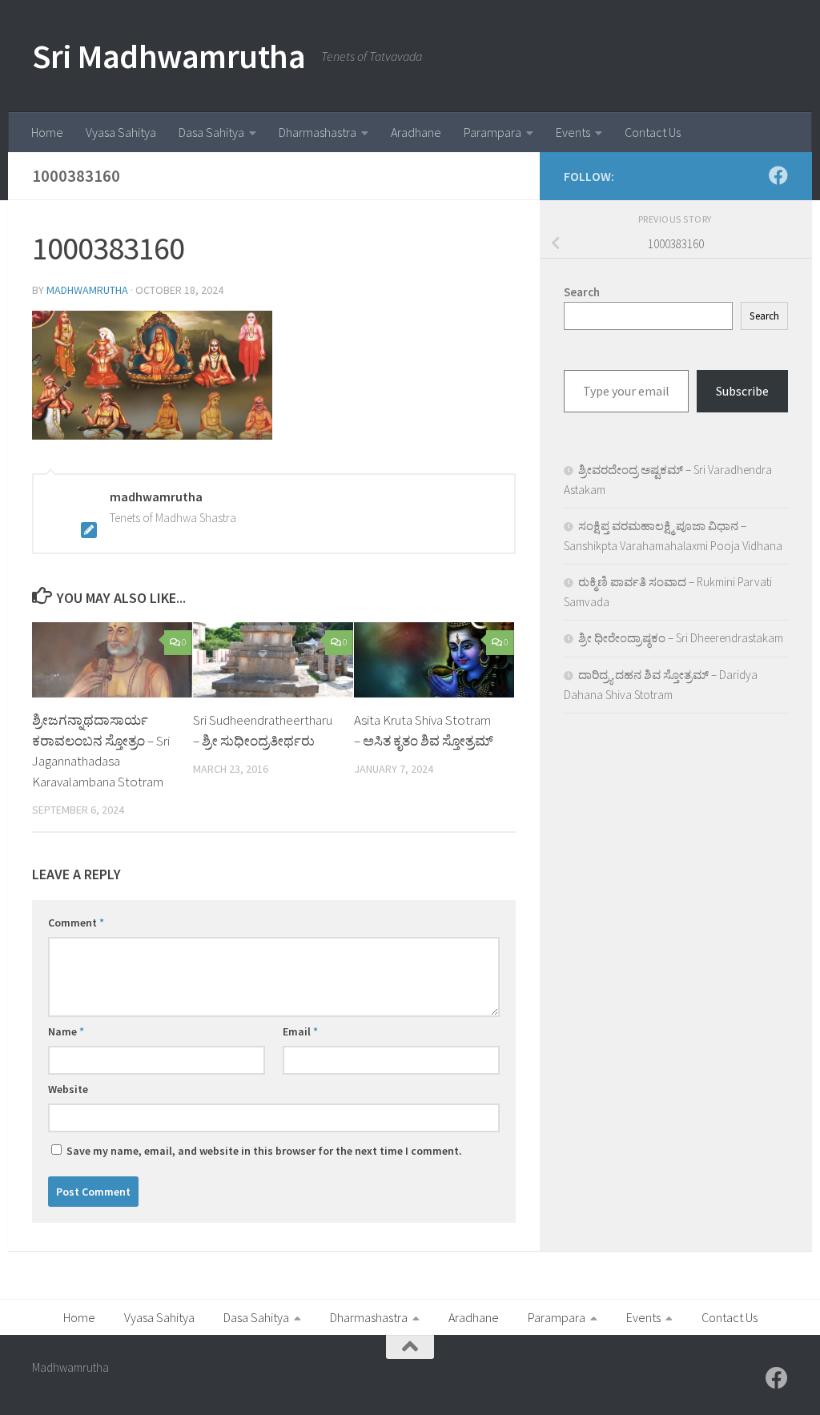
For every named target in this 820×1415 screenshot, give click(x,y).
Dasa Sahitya (211, 132)
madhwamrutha (87, 290)
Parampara (492, 132)
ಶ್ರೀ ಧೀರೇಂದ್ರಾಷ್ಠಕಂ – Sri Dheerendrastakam (680, 637)
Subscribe (742, 391)
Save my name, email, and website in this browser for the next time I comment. (264, 1151)
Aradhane (416, 132)
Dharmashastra (317, 132)
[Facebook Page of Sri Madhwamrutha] (778, 175)
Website (68, 1089)
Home (47, 132)
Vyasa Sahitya (121, 132)
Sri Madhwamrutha (168, 56)
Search (764, 316)
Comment (76, 922)
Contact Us (653, 132)
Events (573, 132)
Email (300, 1031)
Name (66, 1031)
